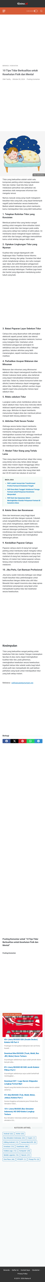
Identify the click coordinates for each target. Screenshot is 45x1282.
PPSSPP (21, 1159)
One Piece (9, 1159)
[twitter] (14, 741)
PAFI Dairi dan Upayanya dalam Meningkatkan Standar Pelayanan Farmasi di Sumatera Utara (23, 500)
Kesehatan (22, 1146)
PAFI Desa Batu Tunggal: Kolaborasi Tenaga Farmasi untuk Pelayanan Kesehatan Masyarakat (23, 491)
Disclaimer (36, 1270)
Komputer (24, 1151)
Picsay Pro (34, 1159)
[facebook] (6, 741)
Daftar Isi (15, 1270)
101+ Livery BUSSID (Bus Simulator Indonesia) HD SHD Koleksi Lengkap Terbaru (19, 1111)
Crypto (31, 1138)
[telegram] (38, 741)
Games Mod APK (28, 1142)
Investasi (9, 1146)
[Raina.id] (22, 4)
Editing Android (11, 1142)
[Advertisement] (22, 39)
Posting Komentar (33, 79)
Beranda (6, 1270)
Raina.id (28, 1278)
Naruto (25, 1155)
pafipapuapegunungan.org (22, 683)
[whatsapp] (30, 741)
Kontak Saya (25, 1270)
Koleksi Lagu (10, 1151)
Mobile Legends (11, 1155)
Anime (20, 1134)
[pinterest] (22, 741)
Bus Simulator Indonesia (14, 1138)
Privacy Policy (22, 1274)
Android (8, 1134)
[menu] (5, 11)
